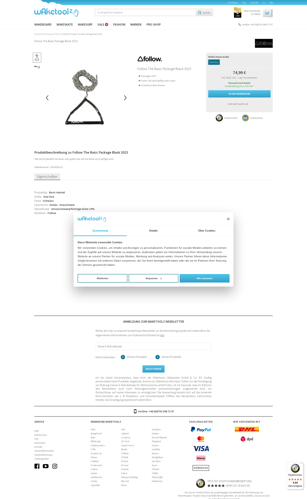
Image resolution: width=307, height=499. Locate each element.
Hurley (94, 481)
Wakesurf (85, 24)
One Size (214, 62)
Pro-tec (125, 465)
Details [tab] (153, 230)
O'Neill (124, 457)
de (263, 2)
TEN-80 (155, 469)
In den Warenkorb (239, 93)
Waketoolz (157, 481)
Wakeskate (64, 24)
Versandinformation (44, 450)
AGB (36, 430)
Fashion (119, 24)
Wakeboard (43, 24)
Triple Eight (157, 477)
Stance (155, 453)
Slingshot (156, 441)
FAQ (244, 2)
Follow (94, 469)
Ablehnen (102, 278)
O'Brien (125, 453)
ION (123, 429)
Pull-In (124, 473)
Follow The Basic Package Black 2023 (86, 34)
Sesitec (155, 433)
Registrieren (153, 368)
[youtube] (45, 468)
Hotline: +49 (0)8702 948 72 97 (257, 24)
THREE (155, 473)
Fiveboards (96, 465)
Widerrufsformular (43, 454)
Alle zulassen (204, 278)
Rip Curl (125, 481)
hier (162, 335)
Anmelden (233, 2)
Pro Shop (154, 24)
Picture (124, 461)
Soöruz (155, 445)
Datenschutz (40, 434)
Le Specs (125, 437)
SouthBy (156, 449)
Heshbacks (96, 477)
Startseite (38, 34)
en (271, 2)
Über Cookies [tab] (206, 230)
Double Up (96, 453)
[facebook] (37, 468)
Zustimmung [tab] (100, 230)
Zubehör (65, 34)
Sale (101, 24)
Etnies (94, 457)
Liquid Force (127, 445)
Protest (124, 469)
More (58, 34)
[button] (258, 12)
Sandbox (156, 429)
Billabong (95, 441)
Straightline (157, 457)
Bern (93, 437)
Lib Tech (125, 441)
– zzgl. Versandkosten (247, 77)
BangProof (96, 433)
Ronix (124, 485)
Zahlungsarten (41, 458)
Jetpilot (125, 433)
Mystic (124, 449)
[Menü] (301, 464)
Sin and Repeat (159, 437)
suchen (206, 12)
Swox (154, 465)
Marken (136, 24)
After (93, 429)
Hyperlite (95, 485)
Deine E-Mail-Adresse (110, 346)
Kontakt (254, 2)
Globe (94, 473)
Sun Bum (156, 461)
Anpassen (152, 278)
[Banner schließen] (228, 219)
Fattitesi (95, 461)
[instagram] (54, 468)
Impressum (39, 442)
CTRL (93, 449)
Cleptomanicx (98, 445)
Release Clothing (129, 477)
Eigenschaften (47, 176)
